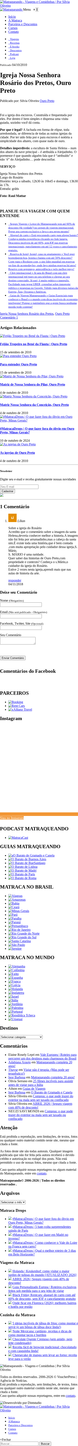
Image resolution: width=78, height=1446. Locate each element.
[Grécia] (14, 985)
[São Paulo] (16, 945)
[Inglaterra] (16, 992)
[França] (14, 981)
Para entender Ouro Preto (18, 364)
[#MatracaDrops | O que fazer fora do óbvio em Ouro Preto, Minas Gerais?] (39, 420)
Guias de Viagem (34, 1088)
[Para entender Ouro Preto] (18, 356)
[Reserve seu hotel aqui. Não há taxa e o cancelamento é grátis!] (15, 702)
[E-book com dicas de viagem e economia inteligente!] (27, 859)
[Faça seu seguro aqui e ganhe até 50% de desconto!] (20, 709)
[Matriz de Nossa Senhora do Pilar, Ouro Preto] (31, 376)
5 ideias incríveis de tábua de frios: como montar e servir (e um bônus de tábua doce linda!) (43, 1325)
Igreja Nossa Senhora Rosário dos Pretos (26, 313)
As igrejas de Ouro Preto (17, 452)
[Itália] (13, 1000)
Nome (12, 600)
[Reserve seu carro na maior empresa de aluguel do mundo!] (16, 706)
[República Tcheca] (21, 1015)
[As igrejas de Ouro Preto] (18, 444)
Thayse (13, 1070)
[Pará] (12, 914)
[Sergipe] (15, 948)
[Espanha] (15, 977)
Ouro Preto (47, 101)
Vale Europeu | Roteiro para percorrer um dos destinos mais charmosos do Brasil (42, 1056)
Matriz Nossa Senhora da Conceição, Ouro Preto (34, 405)
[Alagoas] (15, 896)
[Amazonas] (17, 899)
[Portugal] (15, 1011)
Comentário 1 (9, 317)
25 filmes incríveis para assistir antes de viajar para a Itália (40, 1083)
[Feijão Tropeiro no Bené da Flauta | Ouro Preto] (32, 336)
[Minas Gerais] (18, 911)
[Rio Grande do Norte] (24, 933)
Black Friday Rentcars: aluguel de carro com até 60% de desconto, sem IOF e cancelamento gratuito (42, 1297)
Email (23, 612)
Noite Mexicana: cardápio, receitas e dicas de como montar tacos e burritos (40, 1333)
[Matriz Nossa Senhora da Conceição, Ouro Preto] (33, 396)
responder (14, 580)
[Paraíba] (14, 918)
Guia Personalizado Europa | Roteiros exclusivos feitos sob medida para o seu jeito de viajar (42, 1289)
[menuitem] (12, 16)
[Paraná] (14, 922)
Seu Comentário (10, 635)
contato (41, 1173)
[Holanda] (15, 989)
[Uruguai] (15, 1019)
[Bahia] (13, 903)
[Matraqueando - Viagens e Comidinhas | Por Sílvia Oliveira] (39, 5)
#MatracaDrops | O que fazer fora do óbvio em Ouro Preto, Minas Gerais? (41, 1220)
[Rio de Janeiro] (19, 929)
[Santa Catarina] (19, 941)
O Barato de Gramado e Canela (51, 1092)
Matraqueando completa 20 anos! (53, 1077)
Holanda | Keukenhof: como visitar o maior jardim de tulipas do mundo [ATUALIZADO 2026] (42, 1273)
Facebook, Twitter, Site (21, 623)
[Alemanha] (16, 966)
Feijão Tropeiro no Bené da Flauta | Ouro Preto (33, 344)
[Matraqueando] (11, 9)
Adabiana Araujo (19, 1062)
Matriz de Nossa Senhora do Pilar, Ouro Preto (32, 384)
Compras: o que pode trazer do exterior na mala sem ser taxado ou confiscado (40, 1098)
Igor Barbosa (16, 1077)
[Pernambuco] (18, 926)
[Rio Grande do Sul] (22, 937)
